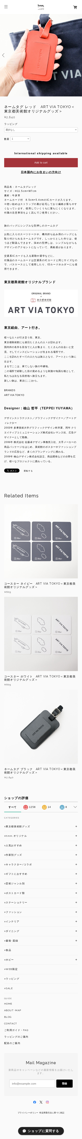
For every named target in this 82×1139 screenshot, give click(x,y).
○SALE (8, 988)
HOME (8, 1003)
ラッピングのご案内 (16, 1036)
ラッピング (11, 124)
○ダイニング (12, 931)
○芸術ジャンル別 (14, 883)
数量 (7, 139)
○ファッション (13, 912)
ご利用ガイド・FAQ (16, 1030)
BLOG (8, 1017)
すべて (13, 807)
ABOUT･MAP (12, 1010)
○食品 (7, 950)
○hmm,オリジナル (15, 835)
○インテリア (12, 921)
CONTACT (10, 1023)
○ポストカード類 (14, 893)
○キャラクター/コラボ (18, 864)
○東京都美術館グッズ (17, 826)
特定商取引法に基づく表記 (51, 1113)
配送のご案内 (12, 1043)
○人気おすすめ (13, 845)
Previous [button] (4, 55)
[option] (41, 55)
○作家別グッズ (13, 854)
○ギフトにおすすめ (15, 874)
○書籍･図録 (11, 940)
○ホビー (9, 959)
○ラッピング (12, 978)
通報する (28, 471)
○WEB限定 (11, 969)
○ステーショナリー (15, 902)
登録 (64, 1083)
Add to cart (41, 162)
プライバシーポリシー (28, 1113)
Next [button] (78, 55)
